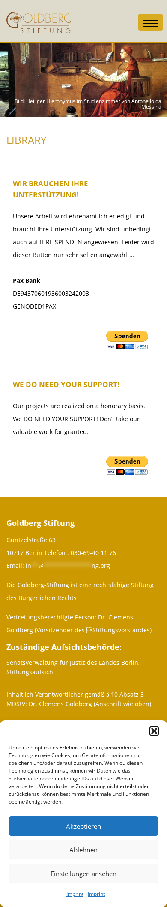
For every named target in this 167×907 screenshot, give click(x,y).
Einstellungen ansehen (83, 873)
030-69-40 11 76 (93, 553)
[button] (154, 731)
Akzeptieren (83, 826)
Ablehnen (83, 850)
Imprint (75, 894)
